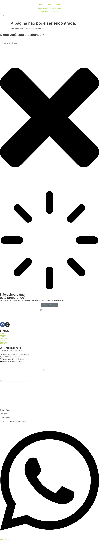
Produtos (55, 12)
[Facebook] (2, 324)
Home (41, 5)
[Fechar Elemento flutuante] (1, 379)
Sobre (49, 5)
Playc (44, 370)
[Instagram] (7, 324)
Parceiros (44, 12)
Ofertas (58, 5)
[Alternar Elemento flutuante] (1, 543)
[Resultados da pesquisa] (49, 240)
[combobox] (49, 43)
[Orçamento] (3, 16)
